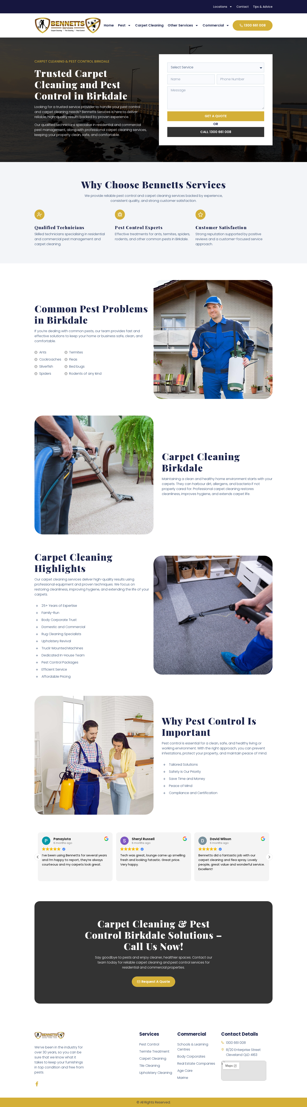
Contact (242, 7)
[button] (269, 857)
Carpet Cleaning (149, 25)
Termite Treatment (154, 1051)
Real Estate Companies (196, 1063)
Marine (182, 1077)
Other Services (180, 25)
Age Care (185, 1070)
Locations (220, 7)
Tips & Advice (263, 7)
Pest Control (149, 1044)
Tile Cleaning (149, 1065)
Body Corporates (191, 1056)
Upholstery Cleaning (155, 1072)
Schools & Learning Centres (192, 1047)
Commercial (213, 25)
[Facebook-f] (36, 1084)
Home (109, 25)
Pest (122, 25)
